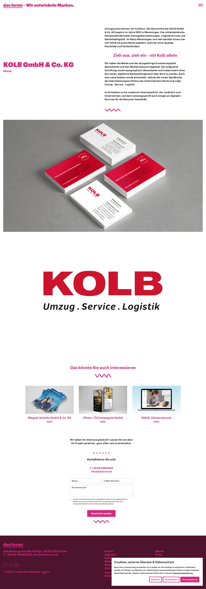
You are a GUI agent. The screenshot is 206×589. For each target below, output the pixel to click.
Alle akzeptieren (189, 579)
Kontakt (110, 568)
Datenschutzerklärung (93, 504)
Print (158, 554)
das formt (13, 544)
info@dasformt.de (101, 471)
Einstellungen (171, 579)
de (44, 571)
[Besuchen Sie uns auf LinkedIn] (17, 564)
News (108, 564)
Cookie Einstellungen (27, 571)
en (48, 571)
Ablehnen (155, 579)
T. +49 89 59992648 (101, 468)
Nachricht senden (101, 513)
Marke (7, 71)
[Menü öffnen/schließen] (200, 5)
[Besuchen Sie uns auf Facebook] (12, 564)
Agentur (110, 554)
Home (109, 551)
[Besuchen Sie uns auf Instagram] (6, 564)
